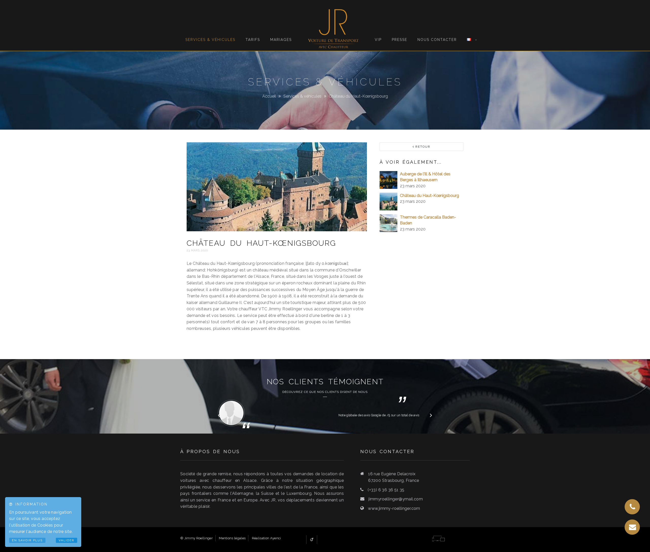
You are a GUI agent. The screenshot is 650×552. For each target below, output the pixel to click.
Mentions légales (232, 538)
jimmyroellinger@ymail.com (395, 499)
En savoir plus (27, 540)
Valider (66, 540)
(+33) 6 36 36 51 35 (386, 489)
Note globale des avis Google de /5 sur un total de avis (378, 415)
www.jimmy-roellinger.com (394, 508)
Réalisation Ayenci (266, 538)
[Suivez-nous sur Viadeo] (311, 539)
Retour (422, 146)
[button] (431, 415)
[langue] (469, 23)
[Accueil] (333, 25)
